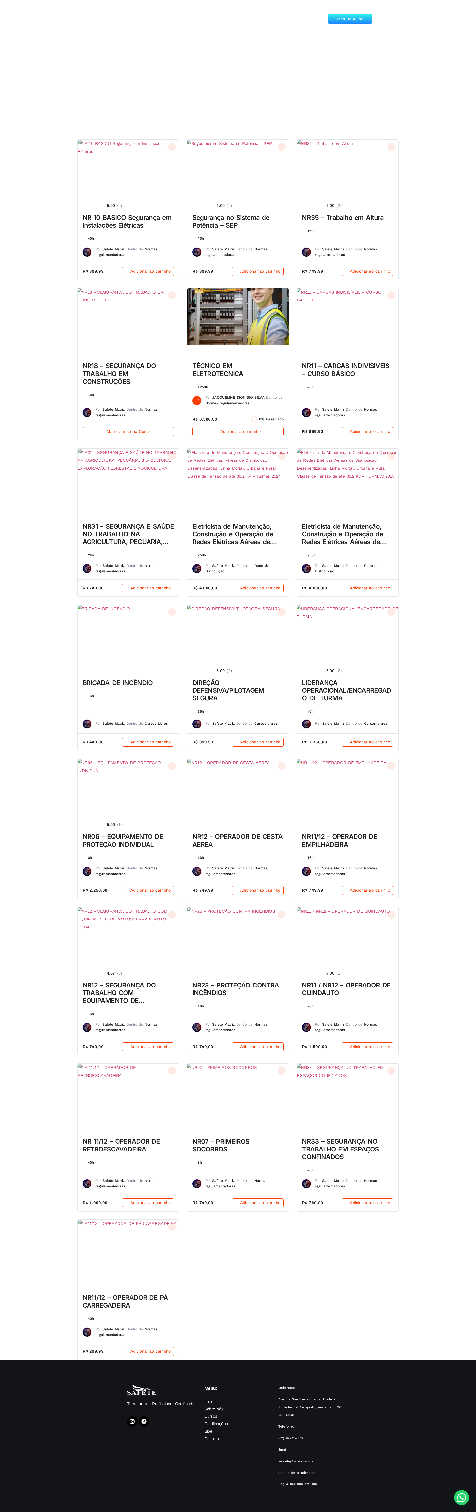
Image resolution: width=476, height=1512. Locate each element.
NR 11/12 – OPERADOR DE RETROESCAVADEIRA (121, 1145)
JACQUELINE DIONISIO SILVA (238, 397)
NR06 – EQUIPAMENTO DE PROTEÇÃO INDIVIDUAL (123, 840)
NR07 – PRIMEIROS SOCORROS (221, 1145)
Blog (242, 18)
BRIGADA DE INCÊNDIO (118, 683)
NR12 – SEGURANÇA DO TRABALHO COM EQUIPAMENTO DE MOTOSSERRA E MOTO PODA (128, 996)
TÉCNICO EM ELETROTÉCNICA (217, 369)
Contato (264, 18)
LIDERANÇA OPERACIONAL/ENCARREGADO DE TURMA (346, 690)
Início (138, 18)
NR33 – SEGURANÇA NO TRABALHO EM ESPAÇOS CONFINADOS (340, 1148)
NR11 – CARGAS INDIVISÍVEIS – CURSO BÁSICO (345, 369)
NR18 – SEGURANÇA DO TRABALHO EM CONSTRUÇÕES (119, 373)
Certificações (217, 18)
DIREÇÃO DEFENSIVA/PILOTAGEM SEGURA (228, 690)
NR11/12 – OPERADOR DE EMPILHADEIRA (339, 840)
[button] (461, 1497)
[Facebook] (144, 1421)
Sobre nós (162, 18)
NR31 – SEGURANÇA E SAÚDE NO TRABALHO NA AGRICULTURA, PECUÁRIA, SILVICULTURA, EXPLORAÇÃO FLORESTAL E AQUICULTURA (128, 542)
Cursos (188, 18)
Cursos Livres (156, 723)
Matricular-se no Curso (128, 431)
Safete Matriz (113, 249)
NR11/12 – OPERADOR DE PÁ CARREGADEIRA (125, 1301)
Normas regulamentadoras (227, 403)
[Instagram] (132, 1421)
